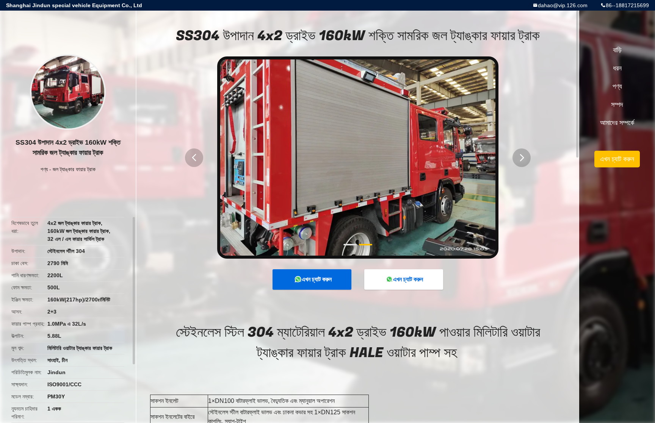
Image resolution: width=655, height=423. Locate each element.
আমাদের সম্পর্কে (617, 122)
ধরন (617, 68)
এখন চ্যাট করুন (317, 279)
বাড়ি (617, 50)
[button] (194, 157)
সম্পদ (617, 104)
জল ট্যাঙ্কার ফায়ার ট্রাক (74, 169)
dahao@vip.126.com (563, 5)
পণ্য (44, 169)
